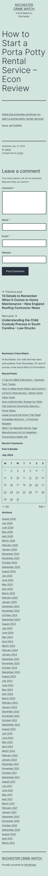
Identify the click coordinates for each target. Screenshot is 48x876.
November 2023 (11, 663)
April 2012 (7, 838)
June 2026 (7, 527)
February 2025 (10, 597)
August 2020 (9, 834)
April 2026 (7, 536)
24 (17, 492)
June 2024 (8, 632)
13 (36, 478)
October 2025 (9, 562)
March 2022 (8, 751)
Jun (7, 506)
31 (18, 499)
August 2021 (8, 781)
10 (18, 478)
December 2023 (10, 659)
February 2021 (9, 808)
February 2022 (10, 755)
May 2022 (7, 742)
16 (11, 485)
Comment (8, 188)
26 (30, 492)
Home (20, 153)
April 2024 (7, 641)
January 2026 (9, 549)
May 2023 (7, 689)
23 (11, 492)
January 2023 (9, 707)
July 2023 (7, 680)
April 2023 (7, 694)
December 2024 (10, 606)
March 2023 (8, 698)
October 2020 (9, 825)
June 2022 (7, 737)
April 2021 (7, 799)
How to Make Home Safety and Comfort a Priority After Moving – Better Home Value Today (24, 393)
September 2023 (11, 672)
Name (6, 220)
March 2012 (8, 843)
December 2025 (10, 553)
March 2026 (8, 540)
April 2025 (7, 589)
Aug (41, 506)
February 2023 (10, 702)
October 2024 (9, 615)
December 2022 (10, 711)
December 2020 (10, 816)
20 (36, 485)
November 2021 (10, 768)
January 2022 (9, 759)
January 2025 (9, 602)
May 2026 (7, 532)
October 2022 (9, 720)
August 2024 (9, 624)
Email (5, 236)
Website (6, 252)
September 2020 (11, 829)
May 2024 (7, 637)
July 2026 (7, 523)
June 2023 (7, 685)
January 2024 (9, 654)
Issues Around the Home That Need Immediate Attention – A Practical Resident (21, 419)
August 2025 (9, 571)
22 (5, 492)
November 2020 (11, 821)
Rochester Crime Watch (22, 858)
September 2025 (11, 567)
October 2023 (9, 667)
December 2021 (10, 764)
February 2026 (10, 545)
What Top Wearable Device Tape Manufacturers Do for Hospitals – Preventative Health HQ (20, 432)
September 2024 (11, 619)
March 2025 (8, 593)
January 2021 (9, 812)
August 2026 (9, 519)
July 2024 (7, 628)
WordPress (30, 864)
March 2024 (8, 645)
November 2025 (11, 558)
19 (30, 485)
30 (11, 499)
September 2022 (11, 724)
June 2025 (7, 580)
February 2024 (10, 650)
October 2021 (9, 772)
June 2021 (7, 790)
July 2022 (7, 733)
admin (8, 149)
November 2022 (11, 716)
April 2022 (7, 746)
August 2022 (9, 729)
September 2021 (11, 777)
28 (42, 492)
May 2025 (7, 584)
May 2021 (7, 794)
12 (30, 478)
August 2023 (9, 676)
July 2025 (7, 575)
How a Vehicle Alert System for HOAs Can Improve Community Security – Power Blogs (22, 406)
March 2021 (8, 803)
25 (24, 492)
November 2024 (11, 610)
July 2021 (7, 786)
